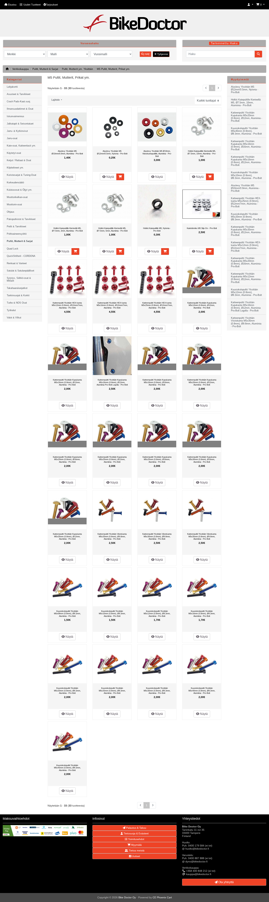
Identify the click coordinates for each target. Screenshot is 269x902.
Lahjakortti (12, 87)
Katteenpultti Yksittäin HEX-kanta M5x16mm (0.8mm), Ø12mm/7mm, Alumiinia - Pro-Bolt (112, 305)
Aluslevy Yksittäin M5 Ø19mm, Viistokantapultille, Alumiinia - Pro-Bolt (157, 153)
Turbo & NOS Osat (17, 303)
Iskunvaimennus (15, 116)
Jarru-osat (12, 138)
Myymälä (136, 844)
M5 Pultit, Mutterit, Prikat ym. (113, 68)
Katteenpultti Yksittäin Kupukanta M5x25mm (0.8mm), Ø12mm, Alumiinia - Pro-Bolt (112, 459)
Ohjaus (10, 212)
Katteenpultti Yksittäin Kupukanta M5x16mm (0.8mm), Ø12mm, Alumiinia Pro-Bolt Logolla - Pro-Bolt (112, 382)
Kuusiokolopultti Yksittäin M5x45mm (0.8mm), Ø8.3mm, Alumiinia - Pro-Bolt (67, 767)
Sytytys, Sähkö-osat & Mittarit (19, 279)
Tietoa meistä (136, 850)
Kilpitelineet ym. (15, 167)
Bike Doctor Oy (127, 897)
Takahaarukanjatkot (17, 288)
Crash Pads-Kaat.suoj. (19, 101)
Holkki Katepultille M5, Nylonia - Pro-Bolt (157, 229)
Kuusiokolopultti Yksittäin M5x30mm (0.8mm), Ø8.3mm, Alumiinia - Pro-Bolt (157, 690)
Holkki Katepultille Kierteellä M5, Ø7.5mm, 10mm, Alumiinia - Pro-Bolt (202, 153)
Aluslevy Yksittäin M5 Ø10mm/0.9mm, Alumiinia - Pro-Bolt (67, 152)
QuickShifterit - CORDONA (21, 256)
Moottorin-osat (14, 204)
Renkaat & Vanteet (17, 263)
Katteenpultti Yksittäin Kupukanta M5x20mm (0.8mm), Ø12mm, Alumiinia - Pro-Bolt (201, 382)
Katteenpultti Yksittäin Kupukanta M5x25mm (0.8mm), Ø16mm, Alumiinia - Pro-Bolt (157, 459)
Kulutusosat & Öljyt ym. (19, 190)
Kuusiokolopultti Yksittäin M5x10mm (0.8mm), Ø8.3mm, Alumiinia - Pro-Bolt (112, 613)
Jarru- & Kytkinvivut (17, 131)
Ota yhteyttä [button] (226, 882)
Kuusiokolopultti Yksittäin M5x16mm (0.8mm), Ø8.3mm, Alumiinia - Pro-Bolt (201, 613)
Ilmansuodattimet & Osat (20, 109)
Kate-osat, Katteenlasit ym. (21, 145)
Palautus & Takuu (135, 827)
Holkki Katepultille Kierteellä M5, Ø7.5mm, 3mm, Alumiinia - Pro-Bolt (67, 229)
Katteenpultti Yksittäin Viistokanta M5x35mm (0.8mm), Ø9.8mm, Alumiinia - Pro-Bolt (201, 536)
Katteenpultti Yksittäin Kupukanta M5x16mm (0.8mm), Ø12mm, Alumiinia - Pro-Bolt (67, 382)
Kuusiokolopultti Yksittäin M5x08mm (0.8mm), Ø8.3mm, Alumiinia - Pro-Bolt (67, 613)
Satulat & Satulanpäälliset (20, 270)
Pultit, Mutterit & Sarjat (45, 68)
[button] (250, 5)
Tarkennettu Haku (224, 43)
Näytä (69, 176)
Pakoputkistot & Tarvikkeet (21, 219)
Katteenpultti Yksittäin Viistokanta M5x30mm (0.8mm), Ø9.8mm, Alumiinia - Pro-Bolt (156, 536)
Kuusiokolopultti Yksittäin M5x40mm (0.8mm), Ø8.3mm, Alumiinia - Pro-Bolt (201, 690)
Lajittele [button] (55, 100)
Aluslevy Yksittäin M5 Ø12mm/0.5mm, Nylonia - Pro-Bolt (112, 152)
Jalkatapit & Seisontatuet (20, 123)
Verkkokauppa (20, 68)
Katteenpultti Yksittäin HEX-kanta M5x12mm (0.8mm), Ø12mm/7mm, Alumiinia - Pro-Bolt (67, 305)
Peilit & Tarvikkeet (16, 226)
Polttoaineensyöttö (17, 234)
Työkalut (11, 310)
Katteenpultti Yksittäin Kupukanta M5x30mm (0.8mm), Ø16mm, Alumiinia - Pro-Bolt (201, 459)
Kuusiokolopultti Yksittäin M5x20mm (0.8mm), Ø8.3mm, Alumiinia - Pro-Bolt (67, 690)
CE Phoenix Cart (162, 897)
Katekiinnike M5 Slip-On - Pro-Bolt (202, 228)
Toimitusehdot (135, 839)
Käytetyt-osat (14, 153)
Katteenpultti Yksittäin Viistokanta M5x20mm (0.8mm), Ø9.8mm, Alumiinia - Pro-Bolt (112, 536)
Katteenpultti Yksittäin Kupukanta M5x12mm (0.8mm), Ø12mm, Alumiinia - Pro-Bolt (201, 305)
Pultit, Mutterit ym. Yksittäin (77, 68)
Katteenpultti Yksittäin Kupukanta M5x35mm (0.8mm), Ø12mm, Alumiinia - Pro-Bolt (67, 536)
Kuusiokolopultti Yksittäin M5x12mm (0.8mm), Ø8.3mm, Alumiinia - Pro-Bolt (157, 613)
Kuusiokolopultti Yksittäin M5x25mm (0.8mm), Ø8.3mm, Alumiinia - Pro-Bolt (112, 690)
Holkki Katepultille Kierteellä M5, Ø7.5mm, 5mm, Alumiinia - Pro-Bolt (112, 229)
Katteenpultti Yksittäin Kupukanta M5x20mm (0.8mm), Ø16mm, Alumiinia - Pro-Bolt (67, 459)
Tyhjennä (162, 54)
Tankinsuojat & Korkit (18, 295)
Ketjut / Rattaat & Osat (19, 160)
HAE (147, 54)
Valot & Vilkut (14, 317)
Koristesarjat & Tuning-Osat (21, 175)
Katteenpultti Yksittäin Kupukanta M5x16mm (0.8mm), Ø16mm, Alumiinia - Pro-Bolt (157, 382)
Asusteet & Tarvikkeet (18, 94)
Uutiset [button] (135, 856)
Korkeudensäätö (15, 182)
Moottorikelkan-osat (17, 197)
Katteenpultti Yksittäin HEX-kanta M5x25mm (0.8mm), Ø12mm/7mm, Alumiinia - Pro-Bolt (157, 305)
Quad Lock (12, 248)
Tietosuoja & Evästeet (136, 833)
